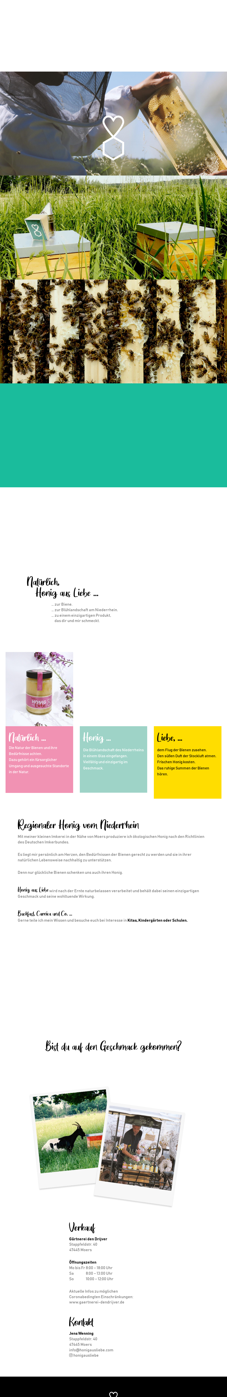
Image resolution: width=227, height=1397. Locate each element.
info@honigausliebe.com (91, 1350)
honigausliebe (86, 1356)
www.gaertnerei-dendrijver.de (96, 1302)
